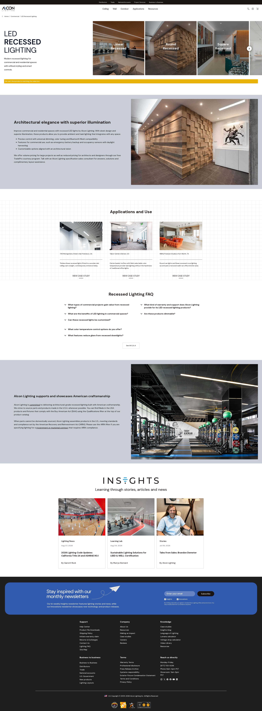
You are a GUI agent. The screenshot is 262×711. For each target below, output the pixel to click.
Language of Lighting (169, 633)
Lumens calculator (168, 636)
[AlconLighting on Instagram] (161, 679)
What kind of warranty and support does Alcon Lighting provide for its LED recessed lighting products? (171, 306)
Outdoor (125, 8)
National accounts (87, 673)
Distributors (103, 2)
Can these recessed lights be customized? (89, 320)
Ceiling (105, 8)
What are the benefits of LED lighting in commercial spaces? (98, 313)
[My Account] (253, 9)
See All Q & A (131, 345)
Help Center (85, 626)
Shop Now (119, 56)
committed (34, 404)
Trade (113, 2)
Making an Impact (127, 633)
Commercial (15, 16)
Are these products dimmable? (159, 313)
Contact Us (84, 643)
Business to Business (156, 2)
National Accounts (124, 2)
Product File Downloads (90, 630)
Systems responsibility (129, 672)
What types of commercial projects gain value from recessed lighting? (98, 306)
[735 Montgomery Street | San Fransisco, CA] (81, 236)
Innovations (183, 599)
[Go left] (249, 48)
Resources (153, 8)
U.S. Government (87, 676)
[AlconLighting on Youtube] (174, 679)
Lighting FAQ (85, 646)
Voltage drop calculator (170, 640)
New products (86, 679)
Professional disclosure (130, 665)
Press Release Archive (129, 669)
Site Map (83, 649)
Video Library (166, 643)
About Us (124, 626)
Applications (138, 8)
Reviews (123, 643)
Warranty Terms (127, 662)
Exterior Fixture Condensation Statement (137, 675)
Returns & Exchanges (89, 640)
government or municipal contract (52, 427)
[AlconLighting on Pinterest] (167, 679)
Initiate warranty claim (89, 636)
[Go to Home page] (8, 9)
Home (7, 16)
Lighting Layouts (87, 683)
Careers (123, 640)
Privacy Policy (126, 682)
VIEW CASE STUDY (81, 275)
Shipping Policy (86, 633)
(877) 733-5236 (167, 665)
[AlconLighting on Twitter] (164, 679)
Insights (169, 599)
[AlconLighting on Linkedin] (177, 679)
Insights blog (165, 630)
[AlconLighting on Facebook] (170, 679)
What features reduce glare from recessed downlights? (95, 335)
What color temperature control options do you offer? (95, 329)
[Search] (248, 9)
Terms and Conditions (129, 679)
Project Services (139, 2)
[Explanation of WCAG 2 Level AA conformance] (144, 705)
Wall (115, 8)
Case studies (125, 636)
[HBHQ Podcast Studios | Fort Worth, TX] (181, 236)
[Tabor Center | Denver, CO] (131, 236)
